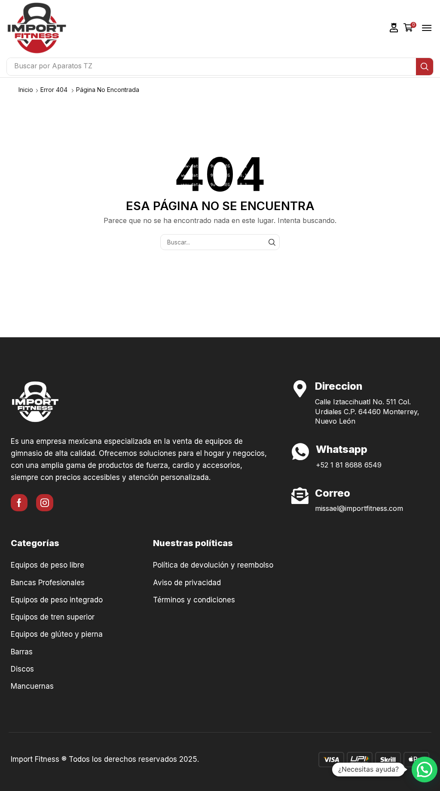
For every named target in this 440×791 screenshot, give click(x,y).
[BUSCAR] (272, 242)
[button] (394, 28)
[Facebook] (19, 502)
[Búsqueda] (424, 66)
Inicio (25, 89)
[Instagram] (44, 502)
